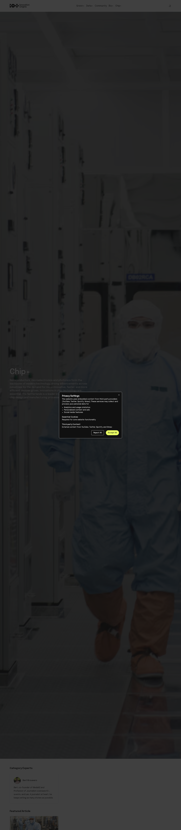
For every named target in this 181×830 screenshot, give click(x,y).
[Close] (119, 395)
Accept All (112, 433)
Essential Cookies (70, 417)
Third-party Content (71, 424)
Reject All (97, 433)
